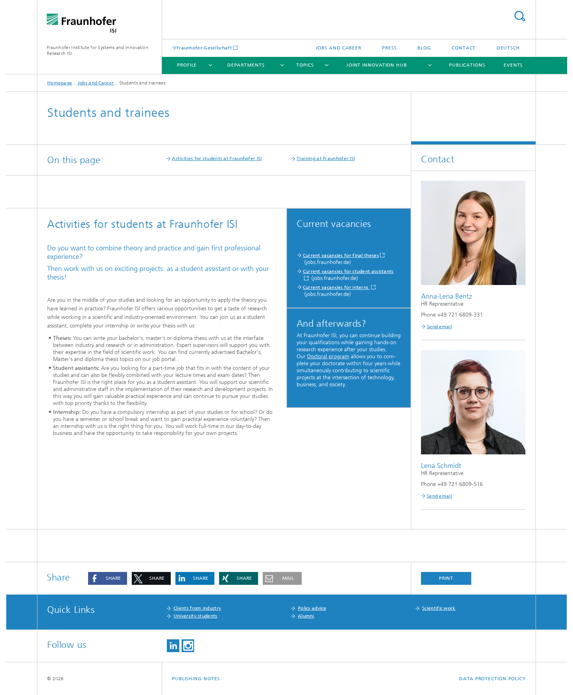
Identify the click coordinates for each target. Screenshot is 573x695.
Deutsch (508, 48)
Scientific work (439, 608)
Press (389, 48)
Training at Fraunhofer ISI (326, 158)
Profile (187, 65)
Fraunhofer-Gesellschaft (204, 47)
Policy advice (312, 608)
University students (195, 616)
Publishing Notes (196, 678)
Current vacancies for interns (336, 287)
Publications (467, 65)
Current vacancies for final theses (341, 255)
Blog (424, 48)
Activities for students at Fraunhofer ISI (217, 158)
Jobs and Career (339, 48)
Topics (304, 65)
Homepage (59, 83)
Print (446, 578)
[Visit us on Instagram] (188, 645)
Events (513, 65)
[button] (107, 578)
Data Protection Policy (492, 678)
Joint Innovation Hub (376, 65)
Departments (246, 65)
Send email (439, 326)
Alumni (306, 616)
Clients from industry (197, 608)
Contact (464, 48)
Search (519, 16)
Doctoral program (328, 356)
